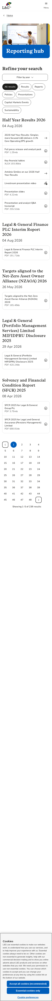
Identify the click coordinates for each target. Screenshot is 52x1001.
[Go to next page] (38, 500)
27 (22, 475)
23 (30, 469)
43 (30, 493)
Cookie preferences (28, 997)
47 (22, 499)
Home (10, 15)
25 (5, 475)
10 (5, 456)
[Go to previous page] (5, 445)
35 (5, 487)
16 (13, 463)
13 (30, 456)
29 (38, 475)
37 (22, 487)
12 (22, 456)
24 (38, 469)
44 (38, 493)
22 (22, 469)
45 (5, 499)
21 (13, 469)
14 (38, 456)
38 (30, 487)
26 (13, 475)
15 (5, 463)
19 (38, 463)
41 (13, 493)
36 (13, 487)
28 (30, 475)
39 (38, 487)
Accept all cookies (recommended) (28, 984)
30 (5, 481)
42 (22, 493)
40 (5, 493)
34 (38, 481)
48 (30, 499)
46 (13, 499)
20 (5, 469)
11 (13, 456)
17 (22, 463)
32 (22, 481)
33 (30, 481)
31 (13, 481)
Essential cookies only (28, 991)
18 (30, 463)
